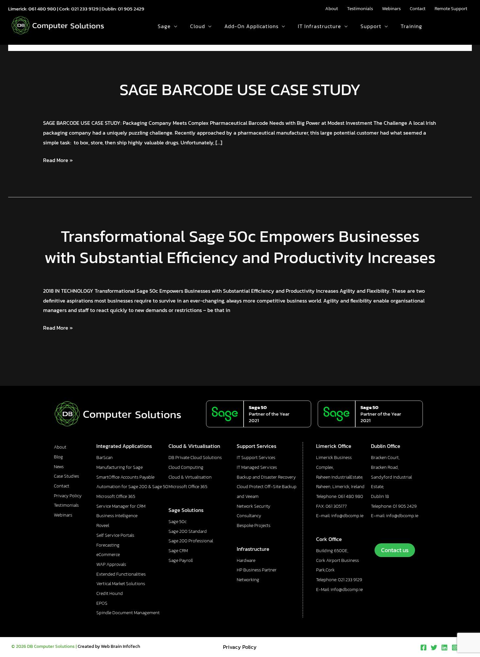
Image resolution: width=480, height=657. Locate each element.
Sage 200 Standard (187, 531)
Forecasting (108, 545)
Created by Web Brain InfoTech (109, 646)
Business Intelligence (116, 515)
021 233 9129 (85, 8)
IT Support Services (256, 457)
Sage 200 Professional (190, 540)
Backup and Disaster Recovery (266, 477)
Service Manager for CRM (120, 506)
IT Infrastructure (319, 26)
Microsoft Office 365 (115, 496)
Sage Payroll (180, 560)
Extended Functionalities (121, 574)
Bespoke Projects (253, 525)
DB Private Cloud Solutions (195, 457)
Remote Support (451, 8)
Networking (248, 579)
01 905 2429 (131, 8)
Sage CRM (178, 550)
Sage (164, 26)
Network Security (253, 506)
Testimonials (360, 8)
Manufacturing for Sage (119, 467)
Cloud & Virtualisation (190, 477)
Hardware (246, 560)
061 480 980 (42, 8)
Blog (58, 456)
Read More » (58, 160)
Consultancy (249, 515)
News (59, 466)
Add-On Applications (251, 26)
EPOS (101, 603)
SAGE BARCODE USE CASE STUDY (240, 89)
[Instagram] (455, 647)
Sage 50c (177, 521)
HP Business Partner (257, 570)
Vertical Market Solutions (120, 583)
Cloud (197, 26)
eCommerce (108, 554)
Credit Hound (109, 593)
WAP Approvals (111, 564)
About (331, 8)
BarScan (104, 457)
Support (370, 26)
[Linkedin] (444, 647)
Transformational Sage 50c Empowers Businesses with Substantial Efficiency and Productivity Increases (240, 247)
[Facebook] (423, 647)
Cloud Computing (185, 467)
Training (411, 26)
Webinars (391, 8)
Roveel (102, 525)
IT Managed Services (257, 467)
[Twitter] (434, 647)
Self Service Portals (115, 535)
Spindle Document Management (128, 612)
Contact (417, 8)
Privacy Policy (68, 495)
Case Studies (66, 476)
